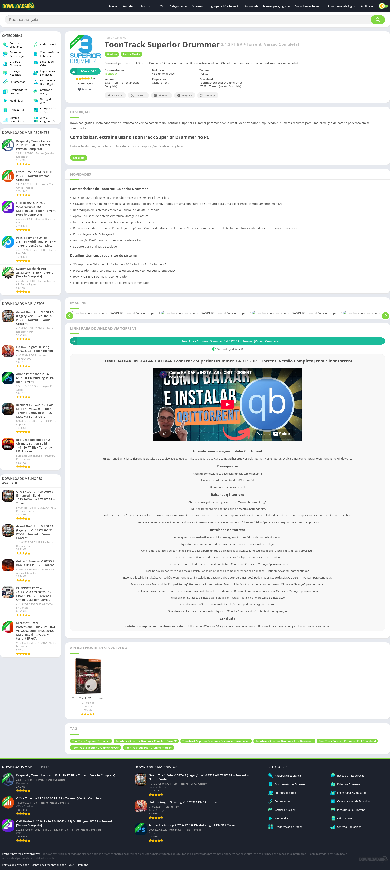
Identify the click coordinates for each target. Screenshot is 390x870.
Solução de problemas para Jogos (265, 6)
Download (88, 71)
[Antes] (69, 313)
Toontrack (111, 73)
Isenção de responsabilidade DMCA (53, 865)
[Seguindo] (385, 313)
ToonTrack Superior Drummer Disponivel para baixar (216, 741)
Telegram (187, 95)
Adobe (113, 6)
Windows (120, 37)
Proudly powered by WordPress (21, 854)
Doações (197, 6)
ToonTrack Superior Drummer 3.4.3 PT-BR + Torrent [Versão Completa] (231, 341)
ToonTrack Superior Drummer (91, 741)
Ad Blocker (368, 6)
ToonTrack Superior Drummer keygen (95, 747)
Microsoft (147, 6)
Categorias (176, 6)
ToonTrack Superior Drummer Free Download (284, 741)
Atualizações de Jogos (341, 6)
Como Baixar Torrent (308, 6)
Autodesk (129, 6)
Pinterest (163, 95)
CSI (162, 6)
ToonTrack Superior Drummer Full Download (347, 741)
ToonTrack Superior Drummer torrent (148, 747)
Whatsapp (209, 95)
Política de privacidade (15, 865)
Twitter (139, 95)
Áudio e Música (131, 54)
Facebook (117, 95)
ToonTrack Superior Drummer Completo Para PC (146, 741)
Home (108, 37)
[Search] (378, 19)
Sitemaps (82, 865)
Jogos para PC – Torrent (223, 6)
